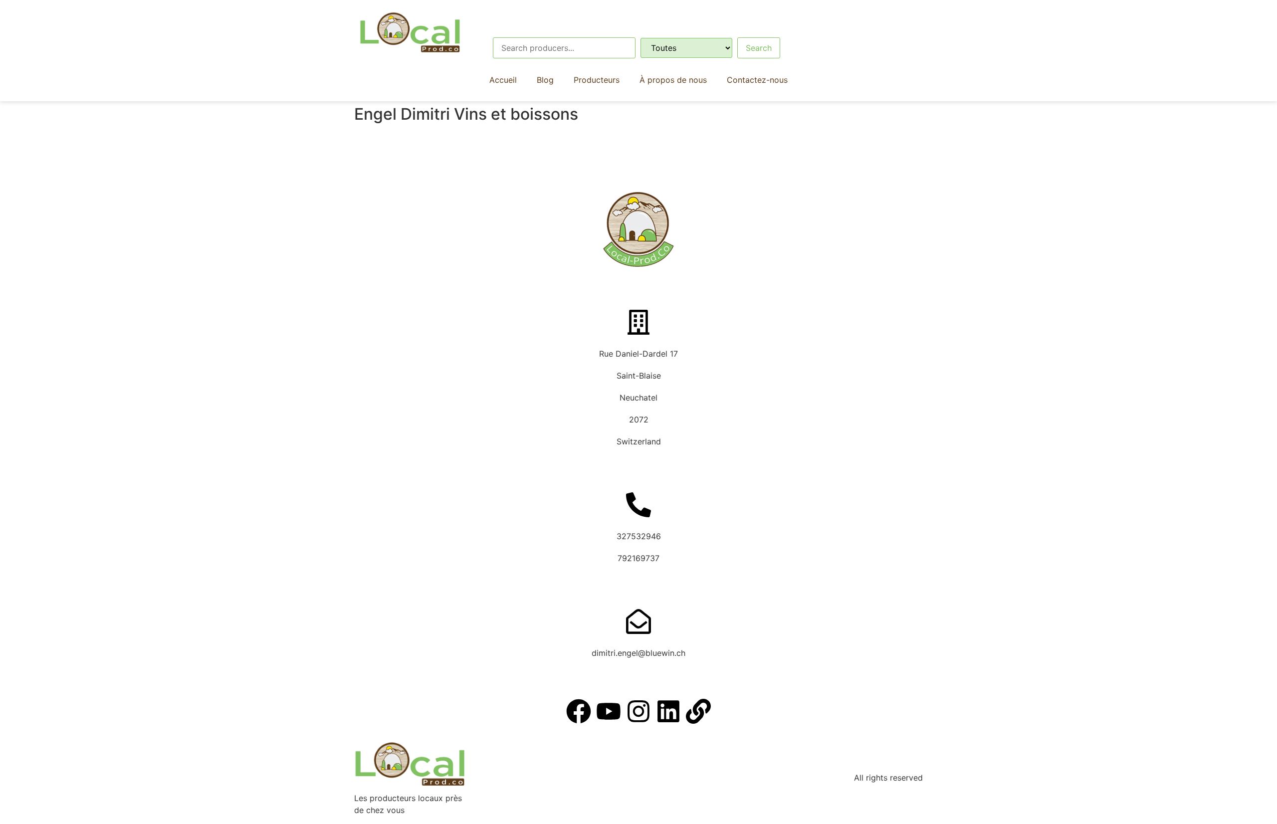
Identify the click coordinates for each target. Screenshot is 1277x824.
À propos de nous (673, 80)
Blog (545, 80)
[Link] (698, 711)
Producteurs (597, 80)
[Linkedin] (668, 711)
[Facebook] (578, 711)
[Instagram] (638, 711)
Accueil (503, 80)
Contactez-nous (757, 80)
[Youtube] (608, 711)
